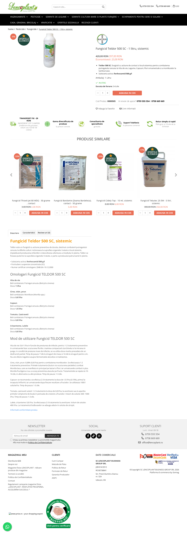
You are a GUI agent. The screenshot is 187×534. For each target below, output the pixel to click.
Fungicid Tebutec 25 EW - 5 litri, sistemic (156, 202)
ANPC (54, 478)
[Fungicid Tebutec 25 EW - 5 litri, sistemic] (156, 172)
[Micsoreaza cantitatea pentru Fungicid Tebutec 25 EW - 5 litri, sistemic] (140, 213)
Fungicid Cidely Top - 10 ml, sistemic (114, 200)
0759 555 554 (152, 434)
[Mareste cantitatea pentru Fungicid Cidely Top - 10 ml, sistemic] (108, 213)
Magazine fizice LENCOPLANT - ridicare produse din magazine (24, 469)
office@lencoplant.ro (152, 442)
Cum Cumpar (57, 461)
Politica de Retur (59, 467)
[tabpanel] (49, 50)
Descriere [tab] (14, 233)
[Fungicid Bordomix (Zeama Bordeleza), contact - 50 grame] (72, 172)
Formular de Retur (60, 471)
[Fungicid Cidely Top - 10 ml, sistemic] (114, 172)
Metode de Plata (59, 464)
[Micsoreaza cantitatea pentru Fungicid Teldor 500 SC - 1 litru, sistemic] (98, 93)
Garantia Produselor (60, 474)
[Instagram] (99, 436)
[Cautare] (103, 7)
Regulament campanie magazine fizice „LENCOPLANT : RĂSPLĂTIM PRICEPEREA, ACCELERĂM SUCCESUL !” (26, 487)
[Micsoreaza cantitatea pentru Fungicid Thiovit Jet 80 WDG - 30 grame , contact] (15, 213)
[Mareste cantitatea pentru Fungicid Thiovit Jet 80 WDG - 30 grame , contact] (25, 213)
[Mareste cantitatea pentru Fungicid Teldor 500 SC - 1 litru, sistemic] (107, 93)
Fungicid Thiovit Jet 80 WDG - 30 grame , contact (31, 202)
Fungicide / (32, 29)
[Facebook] (88, 436)
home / (11, 29)
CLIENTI (56, 454)
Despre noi (12, 464)
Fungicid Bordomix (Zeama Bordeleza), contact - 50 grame (72, 202)
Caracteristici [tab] (29, 232)
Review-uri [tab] (44, 232)
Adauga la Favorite (106, 108)
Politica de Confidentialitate (40, 442)
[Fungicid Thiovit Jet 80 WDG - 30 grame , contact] (31, 172)
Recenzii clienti (90, 22)
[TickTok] (93, 436)
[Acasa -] (22, 7)
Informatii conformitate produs (23, 410)
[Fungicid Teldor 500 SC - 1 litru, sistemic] (49, 50)
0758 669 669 (152, 438)
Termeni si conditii (16, 474)
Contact (11, 480)
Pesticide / (21, 29)
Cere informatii (129, 108)
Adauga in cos (127, 93)
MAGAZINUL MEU (17, 454)
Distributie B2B (14, 461)
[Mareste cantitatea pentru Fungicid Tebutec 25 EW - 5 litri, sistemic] (150, 213)
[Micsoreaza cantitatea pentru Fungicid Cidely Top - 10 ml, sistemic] (99, 213)
